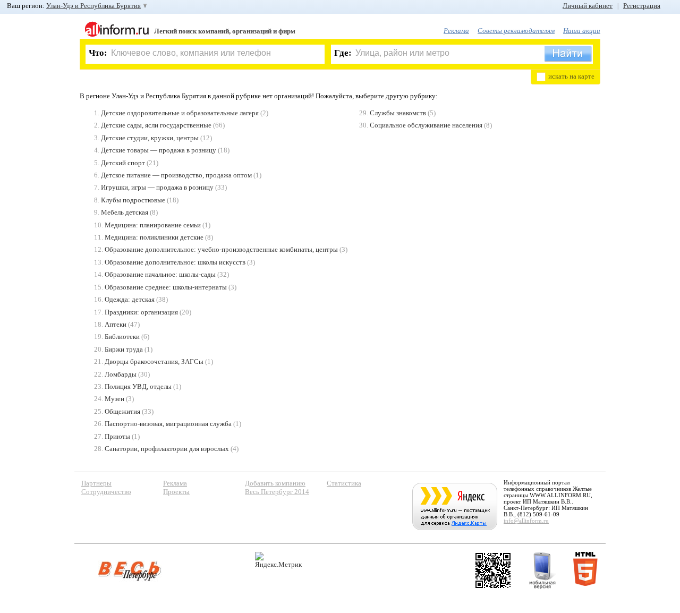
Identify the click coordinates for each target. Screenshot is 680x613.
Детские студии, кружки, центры (150, 138)
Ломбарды (121, 374)
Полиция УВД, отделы (138, 386)
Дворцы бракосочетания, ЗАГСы (154, 361)
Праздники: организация (141, 312)
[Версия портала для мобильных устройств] (542, 570)
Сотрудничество (106, 492)
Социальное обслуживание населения (426, 125)
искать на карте (571, 76)
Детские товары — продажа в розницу (158, 150)
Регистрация (641, 6)
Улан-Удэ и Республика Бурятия (93, 6)
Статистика (344, 483)
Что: (98, 53)
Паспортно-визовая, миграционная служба (168, 424)
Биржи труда (124, 349)
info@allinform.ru (526, 520)
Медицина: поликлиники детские (154, 237)
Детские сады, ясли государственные (156, 125)
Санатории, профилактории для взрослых (167, 449)
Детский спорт (123, 163)
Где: (343, 53)
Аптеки (115, 324)
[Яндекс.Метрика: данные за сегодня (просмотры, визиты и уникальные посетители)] (278, 560)
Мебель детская (124, 212)
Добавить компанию (275, 483)
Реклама (456, 31)
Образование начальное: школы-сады (160, 274)
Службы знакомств (398, 113)
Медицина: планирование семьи (153, 225)
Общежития (122, 411)
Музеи (114, 399)
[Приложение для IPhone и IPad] (493, 570)
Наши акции (581, 31)
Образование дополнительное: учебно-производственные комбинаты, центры (221, 249)
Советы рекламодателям (516, 31)
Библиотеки (122, 336)
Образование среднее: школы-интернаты (166, 287)
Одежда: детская (130, 299)
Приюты (117, 436)
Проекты (176, 492)
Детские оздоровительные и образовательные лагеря (180, 113)
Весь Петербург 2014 (277, 492)
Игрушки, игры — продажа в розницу (157, 187)
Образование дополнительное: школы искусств (175, 262)
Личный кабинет (588, 6)
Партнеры (96, 483)
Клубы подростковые (133, 200)
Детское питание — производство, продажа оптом (176, 175)
